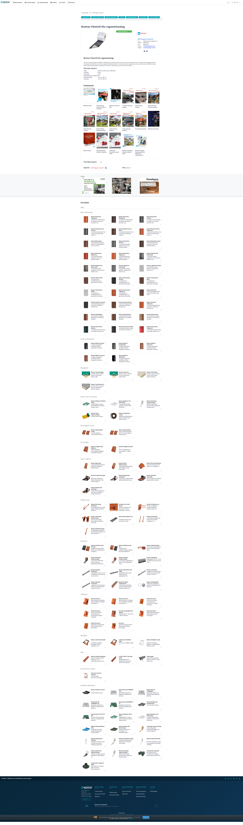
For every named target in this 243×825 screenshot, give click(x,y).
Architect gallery (30, 2)
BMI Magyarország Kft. (98, 12)
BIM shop (72, 2)
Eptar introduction (126, 791)
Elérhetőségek (153, 791)
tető (90, 12)
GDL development (140, 794)
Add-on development (141, 791)
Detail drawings (44, 2)
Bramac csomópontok (111, 17)
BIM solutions (18, 2)
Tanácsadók (143, 17)
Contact (63, 2)
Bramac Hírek (86, 17)
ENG (240, 2)
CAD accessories (99, 791)
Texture (122, 17)
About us (86, 799)
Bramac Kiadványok (132, 17)
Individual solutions (141, 796)
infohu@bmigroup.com (149, 46)
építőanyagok (85, 12)
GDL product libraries (100, 794)
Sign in (228, 2)
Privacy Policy (121, 813)
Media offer (125, 794)
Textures (54, 2)
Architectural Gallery (114, 795)
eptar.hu (4, 778)
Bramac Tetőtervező (97, 17)
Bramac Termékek (154, 17)
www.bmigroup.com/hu (149, 47)
